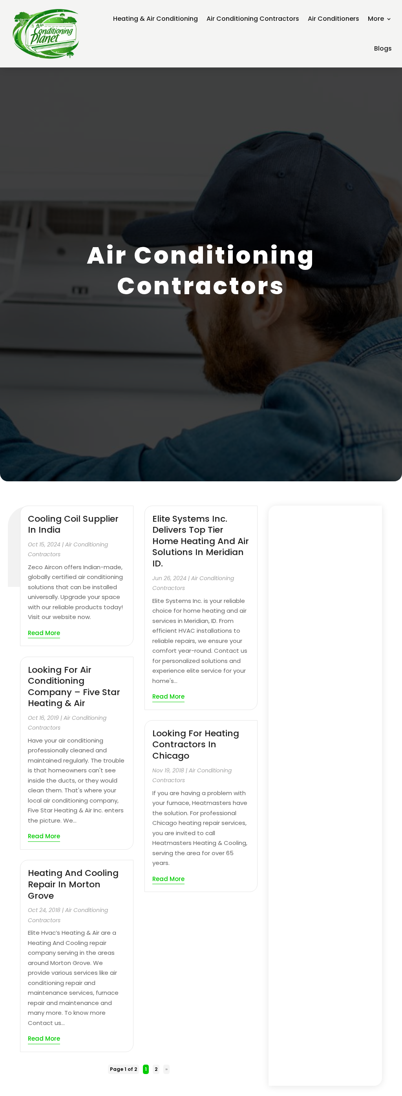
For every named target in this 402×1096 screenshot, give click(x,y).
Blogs (383, 48)
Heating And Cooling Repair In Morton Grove (73, 884)
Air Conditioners (333, 18)
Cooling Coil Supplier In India (73, 524)
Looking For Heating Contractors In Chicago (195, 744)
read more (44, 633)
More (376, 18)
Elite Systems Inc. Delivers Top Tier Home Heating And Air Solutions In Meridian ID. (200, 541)
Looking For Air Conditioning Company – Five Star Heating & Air (74, 687)
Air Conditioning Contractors (252, 18)
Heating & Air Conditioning (155, 18)
